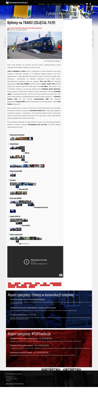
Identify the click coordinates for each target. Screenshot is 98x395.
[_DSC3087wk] (18, 149)
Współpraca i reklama (11, 378)
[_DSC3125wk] (39, 239)
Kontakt (8, 380)
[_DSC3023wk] (27, 185)
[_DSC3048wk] (17, 224)
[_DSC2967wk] (18, 194)
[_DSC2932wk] (13, 212)
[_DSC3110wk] (41, 167)
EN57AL (37, 283)
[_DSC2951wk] (20, 205)
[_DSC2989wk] (24, 140)
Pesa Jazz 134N (33, 285)
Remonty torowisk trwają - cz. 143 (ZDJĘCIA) (29, 352)
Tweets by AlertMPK (68, 19)
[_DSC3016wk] (13, 185)
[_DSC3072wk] (18, 158)
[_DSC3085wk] (25, 221)
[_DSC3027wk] (33, 185)
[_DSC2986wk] (13, 140)
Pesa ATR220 (11, 287)
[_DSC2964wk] (13, 194)
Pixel (9, 283)
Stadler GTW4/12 (57, 285)
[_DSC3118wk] (22, 239)
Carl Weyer (17, 283)
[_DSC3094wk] (23, 151)
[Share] (9, 279)
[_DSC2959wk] (29, 205)
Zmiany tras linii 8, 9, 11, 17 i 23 (23, 314)
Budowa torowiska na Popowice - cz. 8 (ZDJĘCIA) (31, 338)
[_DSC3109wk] (36, 167)
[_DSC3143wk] (18, 230)
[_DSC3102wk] (30, 167)
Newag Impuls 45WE (13, 285)
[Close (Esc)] (7, 279)
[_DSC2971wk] (24, 194)
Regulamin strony (10, 377)
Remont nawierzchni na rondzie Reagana (27, 299)
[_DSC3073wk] (23, 160)
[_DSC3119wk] (27, 239)
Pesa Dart (24, 285)
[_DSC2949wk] (17, 205)
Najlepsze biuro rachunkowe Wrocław (15, 383)
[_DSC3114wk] (13, 239)
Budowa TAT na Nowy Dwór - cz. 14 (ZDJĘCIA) (29, 345)
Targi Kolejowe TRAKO (55, 283)
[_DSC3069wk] (13, 158)
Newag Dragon (27, 283)
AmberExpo (32, 287)
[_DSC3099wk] (24, 167)
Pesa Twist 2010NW (44, 285)
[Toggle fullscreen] (10, 279)
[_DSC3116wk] (17, 242)
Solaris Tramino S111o (22, 287)
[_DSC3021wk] (22, 185)
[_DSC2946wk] (13, 203)
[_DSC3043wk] (18, 167)
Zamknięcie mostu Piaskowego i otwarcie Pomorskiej (33, 307)
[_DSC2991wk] (30, 140)
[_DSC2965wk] (32, 205)
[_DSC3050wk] (20, 224)
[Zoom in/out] (11, 279)
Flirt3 (45, 283)
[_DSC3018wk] (17, 187)
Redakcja (82, 4)
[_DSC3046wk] (13, 221)
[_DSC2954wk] (25, 203)
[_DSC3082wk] (13, 149)
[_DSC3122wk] (33, 239)
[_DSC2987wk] (18, 140)
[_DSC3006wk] (13, 167)
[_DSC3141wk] (13, 230)
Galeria (65, 4)
